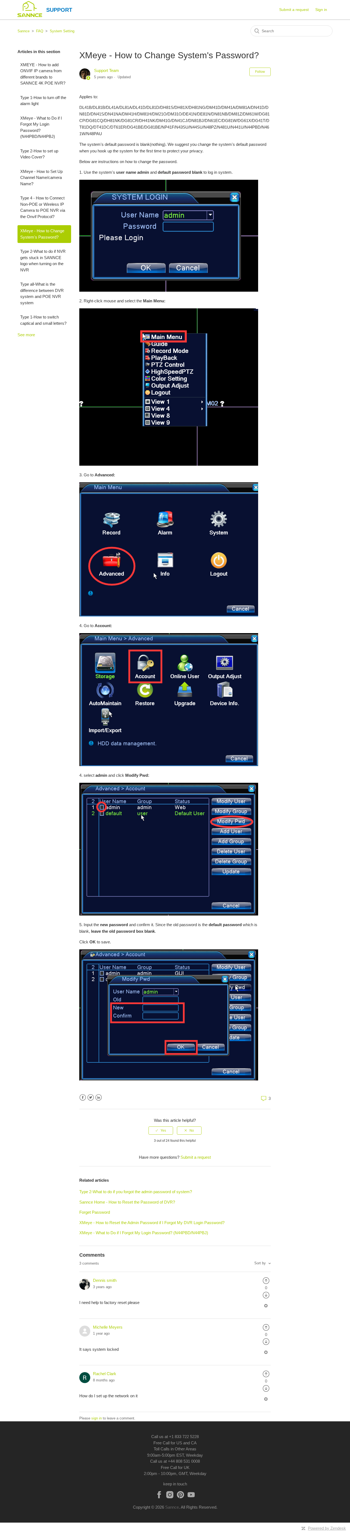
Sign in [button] (321, 9)
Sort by (260, 1263)
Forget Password (94, 1212)
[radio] (160, 1130)
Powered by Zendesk (327, 1528)
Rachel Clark (104, 1373)
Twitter (90, 1097)
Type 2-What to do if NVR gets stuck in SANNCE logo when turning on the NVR (43, 260)
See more (26, 334)
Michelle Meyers (107, 1327)
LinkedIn (98, 1097)
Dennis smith (104, 1280)
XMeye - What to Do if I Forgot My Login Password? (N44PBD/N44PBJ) (41, 127)
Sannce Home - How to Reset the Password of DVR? (127, 1202)
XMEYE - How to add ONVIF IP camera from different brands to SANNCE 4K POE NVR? (42, 74)
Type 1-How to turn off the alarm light (43, 100)
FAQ (39, 31)
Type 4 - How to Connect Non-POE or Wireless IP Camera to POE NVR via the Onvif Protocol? (42, 207)
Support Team (106, 70)
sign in (96, 1418)
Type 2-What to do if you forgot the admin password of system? (135, 1191)
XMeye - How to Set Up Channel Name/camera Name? (41, 177)
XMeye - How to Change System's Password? (42, 233)
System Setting (62, 31)
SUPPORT (59, 10)
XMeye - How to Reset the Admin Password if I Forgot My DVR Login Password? (151, 1222)
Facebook (82, 1097)
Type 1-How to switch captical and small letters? (43, 320)
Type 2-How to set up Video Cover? (39, 154)
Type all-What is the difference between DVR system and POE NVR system (42, 293)
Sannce (24, 31)
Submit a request (294, 9)
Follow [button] (260, 72)
